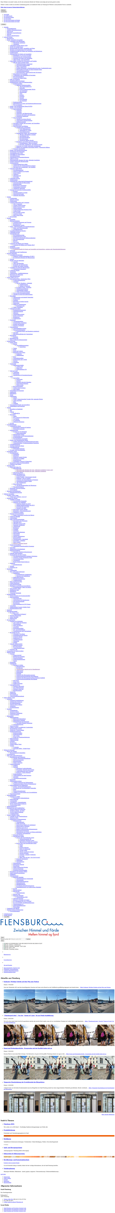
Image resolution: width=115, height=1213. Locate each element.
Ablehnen (3, 10)
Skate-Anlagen (16, 542)
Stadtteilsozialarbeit (21, 122)
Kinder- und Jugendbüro (16, 107)
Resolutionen (16, 603)
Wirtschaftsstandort (11, 795)
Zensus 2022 (16, 682)
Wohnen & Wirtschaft (9, 750)
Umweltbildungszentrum (22, 345)
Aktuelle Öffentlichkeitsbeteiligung (21, 758)
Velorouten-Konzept (18, 898)
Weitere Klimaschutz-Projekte (20, 867)
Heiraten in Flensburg (18, 325)
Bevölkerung (19, 668)
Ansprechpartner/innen (18, 648)
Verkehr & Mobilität (15, 516)
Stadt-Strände (16, 533)
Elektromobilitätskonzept (19, 905)
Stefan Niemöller (14, 617)
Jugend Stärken (17, 173)
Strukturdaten (19, 672)
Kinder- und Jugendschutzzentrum (18, 150)
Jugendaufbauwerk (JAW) (16, 153)
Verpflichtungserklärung (22, 288)
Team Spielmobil (17, 109)
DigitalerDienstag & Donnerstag (21, 721)
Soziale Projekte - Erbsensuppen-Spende (26, 477)
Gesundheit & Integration (16, 255)
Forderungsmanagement (19, 659)
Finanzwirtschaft (17, 655)
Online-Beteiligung (14, 583)
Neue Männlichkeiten (18, 687)
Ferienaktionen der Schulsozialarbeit (22, 57)
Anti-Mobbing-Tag (24, 136)
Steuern (15, 661)
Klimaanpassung (17, 820)
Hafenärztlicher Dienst (18, 434)
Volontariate (16, 641)
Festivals (15, 361)
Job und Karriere (11, 619)
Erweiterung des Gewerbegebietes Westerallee (24, 788)
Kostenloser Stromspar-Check (26, 840)
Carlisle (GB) (19, 366)
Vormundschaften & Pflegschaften (21, 182)
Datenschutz (16, 303)
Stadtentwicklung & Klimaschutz (15, 909)
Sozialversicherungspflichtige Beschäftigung (27, 676)
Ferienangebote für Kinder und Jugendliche (20, 54)
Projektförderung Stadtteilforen (24, 574)
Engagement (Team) (12, 451)
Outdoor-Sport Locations (19, 388)
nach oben (3, 1174)
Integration (12, 547)
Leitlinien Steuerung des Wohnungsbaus (23, 782)
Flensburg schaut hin (18, 689)
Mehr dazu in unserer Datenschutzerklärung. (13, 7)
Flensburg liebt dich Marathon (23, 382)
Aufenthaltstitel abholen (22, 290)
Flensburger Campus (18, 512)
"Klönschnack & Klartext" (19, 614)
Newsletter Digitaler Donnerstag (24, 723)
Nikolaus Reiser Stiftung (16, 704)
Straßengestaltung (17, 774)
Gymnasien (16, 747)
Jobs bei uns (10, 31)
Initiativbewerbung (17, 645)
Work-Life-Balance (18, 625)
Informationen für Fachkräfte (20, 73)
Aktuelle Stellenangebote (16, 644)
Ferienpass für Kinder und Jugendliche (22, 58)
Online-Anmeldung (18, 307)
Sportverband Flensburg (22, 383)
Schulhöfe (15, 529)
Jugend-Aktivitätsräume (19, 532)
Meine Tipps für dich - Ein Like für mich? (29, 857)
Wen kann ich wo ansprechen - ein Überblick (24, 167)
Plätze (14, 402)
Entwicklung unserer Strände (20, 509)
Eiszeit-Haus (22, 346)
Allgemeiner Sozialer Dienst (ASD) (19, 45)
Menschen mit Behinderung (14, 491)
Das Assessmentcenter (18, 239)
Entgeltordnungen (17, 564)
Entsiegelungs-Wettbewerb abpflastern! (26, 825)
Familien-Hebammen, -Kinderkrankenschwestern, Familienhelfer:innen (33, 68)
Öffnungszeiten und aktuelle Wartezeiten (23, 297)
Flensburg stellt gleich (18, 686)
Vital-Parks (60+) (17, 522)
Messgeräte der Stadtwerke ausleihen (28, 842)
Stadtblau (15, 765)
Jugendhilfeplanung (15, 156)
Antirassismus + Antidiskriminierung (19, 273)
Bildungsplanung (14, 717)
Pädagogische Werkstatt (19, 720)
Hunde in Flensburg (18, 315)
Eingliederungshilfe (15, 247)
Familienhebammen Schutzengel (24, 64)
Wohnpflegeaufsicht (18, 311)
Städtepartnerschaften (18, 365)
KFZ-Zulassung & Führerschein (21, 417)
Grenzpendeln (13, 801)
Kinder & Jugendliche (15, 545)
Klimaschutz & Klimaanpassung (18, 819)
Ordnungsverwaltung (15, 308)
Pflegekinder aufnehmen (19, 42)
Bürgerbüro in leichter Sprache (20, 301)
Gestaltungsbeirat (17, 580)
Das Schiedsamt (14, 694)
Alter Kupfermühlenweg (25, 86)
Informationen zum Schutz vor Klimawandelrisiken (29, 832)
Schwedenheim (23, 99)
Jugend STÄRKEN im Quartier (21, 171)
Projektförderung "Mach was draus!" (28, 143)
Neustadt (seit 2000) (21, 508)
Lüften (21, 846)
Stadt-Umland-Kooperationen (17, 873)
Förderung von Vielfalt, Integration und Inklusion (28, 146)
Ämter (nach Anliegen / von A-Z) (18, 496)
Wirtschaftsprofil (14, 799)
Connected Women (14, 270)
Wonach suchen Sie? (6, 939)
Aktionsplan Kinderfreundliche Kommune (23, 546)
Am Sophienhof (23, 90)
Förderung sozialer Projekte (20, 457)
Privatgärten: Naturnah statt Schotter (25, 769)
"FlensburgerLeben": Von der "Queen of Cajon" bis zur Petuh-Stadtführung (29, 1015)
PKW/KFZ (13, 414)
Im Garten (21, 856)
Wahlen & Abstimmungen (19, 304)
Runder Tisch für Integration (17, 260)
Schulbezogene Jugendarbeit (23, 127)
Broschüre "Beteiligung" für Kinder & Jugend (30, 144)
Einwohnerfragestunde (15, 584)
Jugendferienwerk (17, 124)
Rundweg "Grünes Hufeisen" (23, 772)
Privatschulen (13, 216)
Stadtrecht (12, 563)
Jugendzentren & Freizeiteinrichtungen (19, 157)
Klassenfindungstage (24, 131)
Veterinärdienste (14, 327)
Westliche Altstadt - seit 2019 (17, 810)
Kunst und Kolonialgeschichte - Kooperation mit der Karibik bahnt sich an (28, 1048)
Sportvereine (19, 379)
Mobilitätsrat (13, 591)
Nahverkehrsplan (20, 892)
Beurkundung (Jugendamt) (19, 185)
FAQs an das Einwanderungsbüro (21, 293)
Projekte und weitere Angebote (20, 266)
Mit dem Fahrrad (17, 890)
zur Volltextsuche (8, 16)
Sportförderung (14, 710)
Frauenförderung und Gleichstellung (22, 631)
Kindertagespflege (17, 102)
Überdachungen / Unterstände (20, 539)
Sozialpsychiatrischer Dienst (17, 446)
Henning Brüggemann (15, 615)
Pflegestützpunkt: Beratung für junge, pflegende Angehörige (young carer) (34, 470)
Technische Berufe (17, 636)
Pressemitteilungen (11, 28)
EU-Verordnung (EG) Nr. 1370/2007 (22, 901)
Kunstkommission (14, 707)
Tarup (20, 93)
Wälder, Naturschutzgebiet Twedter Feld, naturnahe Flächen (28, 399)
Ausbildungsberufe (18, 639)
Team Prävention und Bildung (20, 126)
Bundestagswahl (20, 305)
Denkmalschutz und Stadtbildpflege (15, 808)
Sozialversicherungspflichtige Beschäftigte (26, 679)
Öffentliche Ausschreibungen (14, 32)
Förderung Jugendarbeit (19, 148)
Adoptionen (16, 44)
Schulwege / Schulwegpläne (17, 730)
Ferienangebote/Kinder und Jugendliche (20, 404)
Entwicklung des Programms (20, 520)
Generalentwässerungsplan (19, 778)
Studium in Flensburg (24, 286)
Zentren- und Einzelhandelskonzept (22, 786)
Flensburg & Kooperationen (17, 513)
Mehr (95, 987)
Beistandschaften (17, 184)
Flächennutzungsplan (18, 760)
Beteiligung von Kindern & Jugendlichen (20, 586)
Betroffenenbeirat (17, 690)
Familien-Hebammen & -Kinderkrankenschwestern (25, 441)
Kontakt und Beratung (18, 324)
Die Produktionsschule (18, 235)
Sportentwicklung (14, 711)
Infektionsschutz (14, 430)
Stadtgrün (15, 767)
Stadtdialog (13, 874)
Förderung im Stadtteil (18, 458)
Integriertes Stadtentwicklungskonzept (22, 552)
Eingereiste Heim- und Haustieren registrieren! (27, 331)
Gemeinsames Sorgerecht (19, 187)
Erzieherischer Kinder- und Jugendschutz (26, 133)
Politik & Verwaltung (9, 494)
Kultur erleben (13, 342)
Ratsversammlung (14, 597)
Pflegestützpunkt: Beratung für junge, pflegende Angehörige (25, 160)
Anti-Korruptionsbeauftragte (17, 696)
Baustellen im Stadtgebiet (16, 409)
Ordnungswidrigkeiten (18, 421)
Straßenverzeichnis (17, 683)
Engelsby (21, 95)
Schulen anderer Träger (16, 744)
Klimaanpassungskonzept (22, 830)
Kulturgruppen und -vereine (20, 359)
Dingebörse (16, 455)
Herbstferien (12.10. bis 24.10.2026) (22, 55)
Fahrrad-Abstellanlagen (19, 536)
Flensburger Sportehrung (16, 713)
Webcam (9, 34)
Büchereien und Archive (19, 352)
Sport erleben (16, 389)
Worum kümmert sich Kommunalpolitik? (20, 595)
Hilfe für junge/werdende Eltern (21, 62)
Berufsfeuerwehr (14, 338)
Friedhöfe (15, 403)
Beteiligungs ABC (14, 590)
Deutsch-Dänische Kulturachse (17, 809)
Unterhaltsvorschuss (15, 178)
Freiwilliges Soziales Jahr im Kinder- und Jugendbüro (26, 123)
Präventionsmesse (23, 139)
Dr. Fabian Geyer (14, 612)
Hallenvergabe (19, 385)
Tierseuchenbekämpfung (19, 330)
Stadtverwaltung (11, 652)
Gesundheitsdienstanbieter (22, 71)
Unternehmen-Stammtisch (19, 269)
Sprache (12, 259)
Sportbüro (9, 709)
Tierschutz (15, 332)
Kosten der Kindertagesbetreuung (21, 737)
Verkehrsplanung (14, 876)
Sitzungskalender (17, 598)
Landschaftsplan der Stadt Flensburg (22, 775)
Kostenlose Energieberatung (20, 870)
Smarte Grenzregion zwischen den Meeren (23, 515)
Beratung (15, 191)
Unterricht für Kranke (18, 194)
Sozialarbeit (13, 272)
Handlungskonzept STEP (19, 236)
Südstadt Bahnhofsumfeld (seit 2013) (25, 505)
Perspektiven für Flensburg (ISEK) (18, 871)
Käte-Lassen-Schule (18, 215)
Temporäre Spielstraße (15, 593)
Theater (15, 348)
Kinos (14, 356)
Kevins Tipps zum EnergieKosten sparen (26, 843)
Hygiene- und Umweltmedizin (17, 450)
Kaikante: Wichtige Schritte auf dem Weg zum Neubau (21, 981)
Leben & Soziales (8, 37)
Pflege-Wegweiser (17, 484)
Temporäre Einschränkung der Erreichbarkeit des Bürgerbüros (24, 1082)
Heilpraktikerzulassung (18, 429)
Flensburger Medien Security (26, 140)
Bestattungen (16, 317)
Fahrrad (12, 412)
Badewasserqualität (21, 433)
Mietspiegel (16, 680)
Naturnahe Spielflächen (19, 525)
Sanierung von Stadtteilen (19, 502)
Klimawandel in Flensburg (22, 826)
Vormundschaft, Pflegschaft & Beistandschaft (21, 181)
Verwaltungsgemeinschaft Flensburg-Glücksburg (25, 556)
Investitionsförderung (15, 703)
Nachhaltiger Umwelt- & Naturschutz (22, 461)
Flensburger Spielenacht (22, 116)
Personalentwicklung (18, 628)
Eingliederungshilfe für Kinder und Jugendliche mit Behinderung (26, 51)
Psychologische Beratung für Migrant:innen (24, 257)
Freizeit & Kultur (11, 341)
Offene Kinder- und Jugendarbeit (21, 59)
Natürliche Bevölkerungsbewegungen (25, 675)
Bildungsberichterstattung (19, 719)
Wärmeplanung (17, 863)
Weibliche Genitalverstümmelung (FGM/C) (24, 256)
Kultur (11, 395)
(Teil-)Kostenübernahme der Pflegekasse (26, 485)
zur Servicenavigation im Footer (12, 21)
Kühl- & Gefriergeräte (24, 849)
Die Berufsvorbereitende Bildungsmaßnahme (24, 238)
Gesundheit (16, 627)
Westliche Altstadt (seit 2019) (23, 503)
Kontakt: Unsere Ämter (12, 495)
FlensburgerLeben (20, 475)
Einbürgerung (16, 298)
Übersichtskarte (17, 624)
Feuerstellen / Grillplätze (19, 540)
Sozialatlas (12, 219)
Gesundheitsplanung (15, 444)
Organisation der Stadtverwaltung (15, 651)
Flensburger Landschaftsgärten (23, 768)
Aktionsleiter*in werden (25, 130)
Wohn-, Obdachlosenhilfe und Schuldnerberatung (22, 226)
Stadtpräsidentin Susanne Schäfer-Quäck (20, 607)
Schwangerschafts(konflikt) (23, 65)
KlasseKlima (16, 866)
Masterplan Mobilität (18, 877)
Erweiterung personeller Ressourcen (25, 885)
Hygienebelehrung (17, 437)
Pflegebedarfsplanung (18, 487)
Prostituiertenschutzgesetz (19, 310)
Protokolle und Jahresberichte (20, 264)
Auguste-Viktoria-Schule (19, 205)
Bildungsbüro (10, 716)
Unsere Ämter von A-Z (12, 277)
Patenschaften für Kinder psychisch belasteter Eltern (29, 69)
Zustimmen (3, 11)
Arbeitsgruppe (16, 526)
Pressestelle (13, 662)
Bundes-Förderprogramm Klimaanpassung (26, 829)
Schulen (9, 197)
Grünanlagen (16, 535)
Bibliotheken (13, 393)
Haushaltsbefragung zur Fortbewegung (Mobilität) (28, 887)
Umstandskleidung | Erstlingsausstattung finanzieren (26, 443)
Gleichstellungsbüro (15, 685)
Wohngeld (12, 250)
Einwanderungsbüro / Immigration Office (20, 279)
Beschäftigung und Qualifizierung (18, 252)
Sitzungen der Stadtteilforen (23, 576)
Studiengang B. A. (17, 638)
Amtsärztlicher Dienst (15, 426)
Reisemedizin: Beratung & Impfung (22, 427)
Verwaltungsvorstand (12, 611)
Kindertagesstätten (17, 83)
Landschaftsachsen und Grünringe (24, 771)
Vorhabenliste (13, 570)
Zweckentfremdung (15, 911)
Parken (15, 416)
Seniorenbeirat (13, 489)
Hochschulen (13, 743)
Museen (15, 344)
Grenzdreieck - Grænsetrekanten (18, 802)
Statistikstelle (13, 663)
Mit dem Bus (16, 891)
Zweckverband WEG (18, 559)
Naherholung (13, 396)
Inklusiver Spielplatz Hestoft (20, 543)
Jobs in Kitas (16, 735)
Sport (11, 376)
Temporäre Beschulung (19, 195)
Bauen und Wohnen (12, 751)
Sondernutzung (17, 318)
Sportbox (18, 380)
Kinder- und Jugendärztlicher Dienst (19, 440)
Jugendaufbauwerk (14, 233)
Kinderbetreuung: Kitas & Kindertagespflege (21, 82)
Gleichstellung (13, 518)
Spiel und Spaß (14, 371)
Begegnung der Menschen (16, 274)
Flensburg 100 (13, 649)
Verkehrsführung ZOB (21, 897)
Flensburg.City (13, 567)
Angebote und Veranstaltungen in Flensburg (27, 479)
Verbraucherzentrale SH (25, 839)
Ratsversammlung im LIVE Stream (22, 604)
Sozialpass (12, 246)
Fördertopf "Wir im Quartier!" (23, 478)
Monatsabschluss (20, 666)
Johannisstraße (23, 92)
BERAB (15, 240)
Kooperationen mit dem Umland (18, 554)
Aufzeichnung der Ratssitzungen (21, 600)
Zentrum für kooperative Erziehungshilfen (20, 189)
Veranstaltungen (20, 822)
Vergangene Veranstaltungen (23, 833)
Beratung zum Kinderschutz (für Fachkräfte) (21, 49)
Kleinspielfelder (17, 537)
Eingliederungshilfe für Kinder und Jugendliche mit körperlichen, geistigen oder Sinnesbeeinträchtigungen (39, 249)
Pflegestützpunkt (17, 468)
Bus (11, 410)
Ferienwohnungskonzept (19, 791)
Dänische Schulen (14, 199)
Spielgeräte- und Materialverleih (24, 113)
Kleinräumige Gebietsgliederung (21, 798)
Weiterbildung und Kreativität (17, 406)
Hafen (14, 789)
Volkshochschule (14, 740)
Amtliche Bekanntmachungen (14, 30)
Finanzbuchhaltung (18, 658)
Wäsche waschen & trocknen (26, 851)
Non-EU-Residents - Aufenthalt (24, 283)
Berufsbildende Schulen (16, 728)
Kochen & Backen (24, 847)
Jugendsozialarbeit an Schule (20, 192)
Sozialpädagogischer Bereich (20, 635)
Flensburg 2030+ (14, 818)
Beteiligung (16, 528)
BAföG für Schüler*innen (16, 47)
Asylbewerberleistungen (19, 280)
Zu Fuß (12, 423)
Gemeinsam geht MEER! (13, 908)
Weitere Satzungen (17, 762)
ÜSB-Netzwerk (17, 175)
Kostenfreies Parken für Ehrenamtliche (19, 462)
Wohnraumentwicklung (16, 781)
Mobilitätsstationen (21, 884)
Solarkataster (19, 860)
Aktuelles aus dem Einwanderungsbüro (23, 294)
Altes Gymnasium (17, 204)
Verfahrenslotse (14, 180)
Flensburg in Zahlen (18, 665)
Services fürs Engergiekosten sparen (25, 837)
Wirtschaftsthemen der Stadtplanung (19, 785)
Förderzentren (13, 201)
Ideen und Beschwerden (16, 581)
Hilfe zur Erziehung (15, 79)
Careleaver (15, 174)
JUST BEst (16, 177)
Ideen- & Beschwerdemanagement (18, 339)
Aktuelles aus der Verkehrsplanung (18, 816)
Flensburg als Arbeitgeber (16, 621)
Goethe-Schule (16, 211)
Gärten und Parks (17, 400)
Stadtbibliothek (20, 355)
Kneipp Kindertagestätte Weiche (27, 89)
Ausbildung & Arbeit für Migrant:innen (19, 267)
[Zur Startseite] (32, 936)
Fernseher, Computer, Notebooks (27, 854)
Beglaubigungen (17, 223)
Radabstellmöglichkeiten (22, 881)
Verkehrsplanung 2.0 (18, 904)
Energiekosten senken (18, 836)
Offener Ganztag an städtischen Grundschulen (21, 727)
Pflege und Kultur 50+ (15, 467)
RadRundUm (16, 413)
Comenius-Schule (17, 214)
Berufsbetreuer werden (18, 225)
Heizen (21, 844)
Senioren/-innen (11, 465)
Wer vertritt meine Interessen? (17, 571)
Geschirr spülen (23, 850)
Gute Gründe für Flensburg (20, 622)
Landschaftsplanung (15, 764)
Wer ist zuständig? (17, 105)
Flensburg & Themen (12, 498)
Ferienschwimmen (14, 714)
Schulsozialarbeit (14, 163)
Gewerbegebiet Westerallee (20, 501)
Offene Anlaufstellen (21, 66)
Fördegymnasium (17, 208)
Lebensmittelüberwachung (19, 328)
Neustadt (21, 98)
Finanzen (12, 653)
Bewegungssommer (18, 386)
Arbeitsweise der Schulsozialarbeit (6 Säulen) (24, 165)
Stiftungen (15, 313)
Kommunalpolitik (11, 594)
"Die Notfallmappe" (21, 482)
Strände (15, 397)
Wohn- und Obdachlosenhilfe (20, 228)
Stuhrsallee (22, 88)
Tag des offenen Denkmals (16, 812)
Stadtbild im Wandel (15, 499)
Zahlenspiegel (19, 670)
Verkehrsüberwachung (18, 314)
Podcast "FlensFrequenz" (13, 35)
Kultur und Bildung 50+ (19, 474)
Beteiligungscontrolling (19, 656)
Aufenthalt (15, 281)
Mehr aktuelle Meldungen (108, 1114)
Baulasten (15, 337)
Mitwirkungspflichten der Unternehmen (23, 334)
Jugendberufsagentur (18, 170)
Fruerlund (21, 96)
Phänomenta (16, 373)
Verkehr (9, 407)
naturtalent (15, 776)
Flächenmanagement (15, 793)
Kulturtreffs (16, 362)
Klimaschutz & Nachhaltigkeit (17, 549)
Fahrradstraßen (20, 880)
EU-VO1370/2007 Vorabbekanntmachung (23, 902)
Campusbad (16, 372)
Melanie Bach (13, 618)
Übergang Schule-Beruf (16, 168)
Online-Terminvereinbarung (23, 291)
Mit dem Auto (16, 894)
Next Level (16, 242)
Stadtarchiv (19, 354)
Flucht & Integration (12, 253)
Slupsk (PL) (19, 368)
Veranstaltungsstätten (18, 358)
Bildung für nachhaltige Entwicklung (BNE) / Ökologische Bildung (33, 147)
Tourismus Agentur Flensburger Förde (22, 557)
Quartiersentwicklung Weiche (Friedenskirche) (24, 784)
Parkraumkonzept (20, 883)
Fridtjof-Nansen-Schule (19, 206)
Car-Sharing (16, 419)
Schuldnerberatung (17, 229)
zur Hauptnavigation (9, 17)
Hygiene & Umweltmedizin (20, 431)
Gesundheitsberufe (14, 447)
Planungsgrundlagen (15, 550)
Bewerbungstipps (17, 646)
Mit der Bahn (16, 907)
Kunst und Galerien (18, 351)
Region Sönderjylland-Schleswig (21, 561)
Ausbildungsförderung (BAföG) (18, 231)
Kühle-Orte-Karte (20, 823)
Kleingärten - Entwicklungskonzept (22, 511)
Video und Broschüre (18, 263)
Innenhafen (13, 779)
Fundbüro (15, 300)
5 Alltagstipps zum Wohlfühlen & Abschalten (24, 75)
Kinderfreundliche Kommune (17, 81)
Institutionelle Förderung (16, 702)
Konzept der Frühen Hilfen (20, 78)
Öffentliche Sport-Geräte (19, 523)
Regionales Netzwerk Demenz (17, 488)
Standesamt (13, 320)
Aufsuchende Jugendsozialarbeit (24, 120)
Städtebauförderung (12, 806)
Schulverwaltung (14, 726)
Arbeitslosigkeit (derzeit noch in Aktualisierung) (28, 669)
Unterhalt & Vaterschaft (19, 188)
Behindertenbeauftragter (16, 492)
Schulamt (12, 741)
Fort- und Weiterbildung (19, 629)
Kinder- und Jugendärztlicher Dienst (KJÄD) (21, 106)
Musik (14, 349)
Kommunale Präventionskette (17, 151)
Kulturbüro (9, 699)
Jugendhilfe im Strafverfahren (17, 154)
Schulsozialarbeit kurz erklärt (20, 164)
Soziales (9, 218)
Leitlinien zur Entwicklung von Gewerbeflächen (25, 792)
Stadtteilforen (16, 573)
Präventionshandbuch (18, 76)
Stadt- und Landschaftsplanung (14, 755)
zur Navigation (7, 18)
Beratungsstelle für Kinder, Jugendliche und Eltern (22, 48)
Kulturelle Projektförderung (17, 700)
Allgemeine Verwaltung (19, 634)
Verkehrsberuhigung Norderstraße (24, 878)
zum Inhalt (6, 14)
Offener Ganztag (14, 158)
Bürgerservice (10, 38)
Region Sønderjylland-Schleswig (18, 803)
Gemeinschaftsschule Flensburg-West (22, 209)
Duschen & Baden (24, 853)
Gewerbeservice (11, 754)
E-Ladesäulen (16, 420)
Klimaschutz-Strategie (18, 864)
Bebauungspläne (17, 761)
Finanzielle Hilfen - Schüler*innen (21, 748)
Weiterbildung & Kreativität (17, 390)
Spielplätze (19, 112)
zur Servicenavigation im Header (12, 20)
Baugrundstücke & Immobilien (17, 752)
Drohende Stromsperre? (22, 859)
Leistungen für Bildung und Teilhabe (19, 243)
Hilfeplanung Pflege (18, 472)
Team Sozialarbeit (17, 117)
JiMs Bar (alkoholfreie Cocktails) (27, 134)
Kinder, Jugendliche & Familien (15, 40)
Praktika (15, 642)
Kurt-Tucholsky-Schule (19, 212)
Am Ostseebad (23, 100)
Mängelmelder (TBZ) (15, 588)
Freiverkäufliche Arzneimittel (20, 438)
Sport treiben (16, 378)
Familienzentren (14, 52)
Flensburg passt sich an (22, 827)
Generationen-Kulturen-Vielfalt (24, 481)
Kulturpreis (13, 706)
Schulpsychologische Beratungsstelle (19, 161)
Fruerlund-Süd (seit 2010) (22, 506)
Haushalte (18, 673)
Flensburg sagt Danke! (15, 464)
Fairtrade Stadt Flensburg (16, 553)
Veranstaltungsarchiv (18, 724)
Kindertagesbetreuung (15, 731)
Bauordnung (13, 335)
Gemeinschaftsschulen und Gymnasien (19, 202)
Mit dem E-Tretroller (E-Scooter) (21, 900)
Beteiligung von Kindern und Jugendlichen (27, 141)
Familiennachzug (23, 284)
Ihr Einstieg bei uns (15, 632)
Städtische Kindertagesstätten (23, 85)
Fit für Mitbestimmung (25, 129)
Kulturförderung (17, 460)
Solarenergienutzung (18, 868)
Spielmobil (19, 110)
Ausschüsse (13, 605)
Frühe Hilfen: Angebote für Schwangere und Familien (23, 61)
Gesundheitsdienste (11, 424)
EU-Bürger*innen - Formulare (23, 287)
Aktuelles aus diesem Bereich (23, 119)
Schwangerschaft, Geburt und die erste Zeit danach (28, 72)
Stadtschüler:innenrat (18, 577)
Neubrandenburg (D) (21, 369)
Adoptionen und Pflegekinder (17, 41)
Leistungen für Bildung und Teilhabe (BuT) (24, 245)
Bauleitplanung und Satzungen (17, 757)
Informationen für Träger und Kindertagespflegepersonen (27, 103)
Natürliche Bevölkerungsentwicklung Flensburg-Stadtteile (30, 677)
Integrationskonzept (15, 276)
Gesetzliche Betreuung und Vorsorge (22, 222)
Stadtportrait (13, 363)
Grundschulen (13, 198)
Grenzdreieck (16, 560)
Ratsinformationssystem (16, 608)
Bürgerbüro (13, 296)
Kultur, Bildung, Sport (9, 697)
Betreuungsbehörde (15, 221)
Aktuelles (6, 27)
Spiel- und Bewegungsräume (17, 519)
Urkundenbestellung (18, 321)
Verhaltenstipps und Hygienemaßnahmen (23, 436)
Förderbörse (16, 454)
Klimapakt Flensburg (18, 834)
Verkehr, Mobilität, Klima (13, 815)
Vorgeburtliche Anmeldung (20, 322)
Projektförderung (14, 453)
